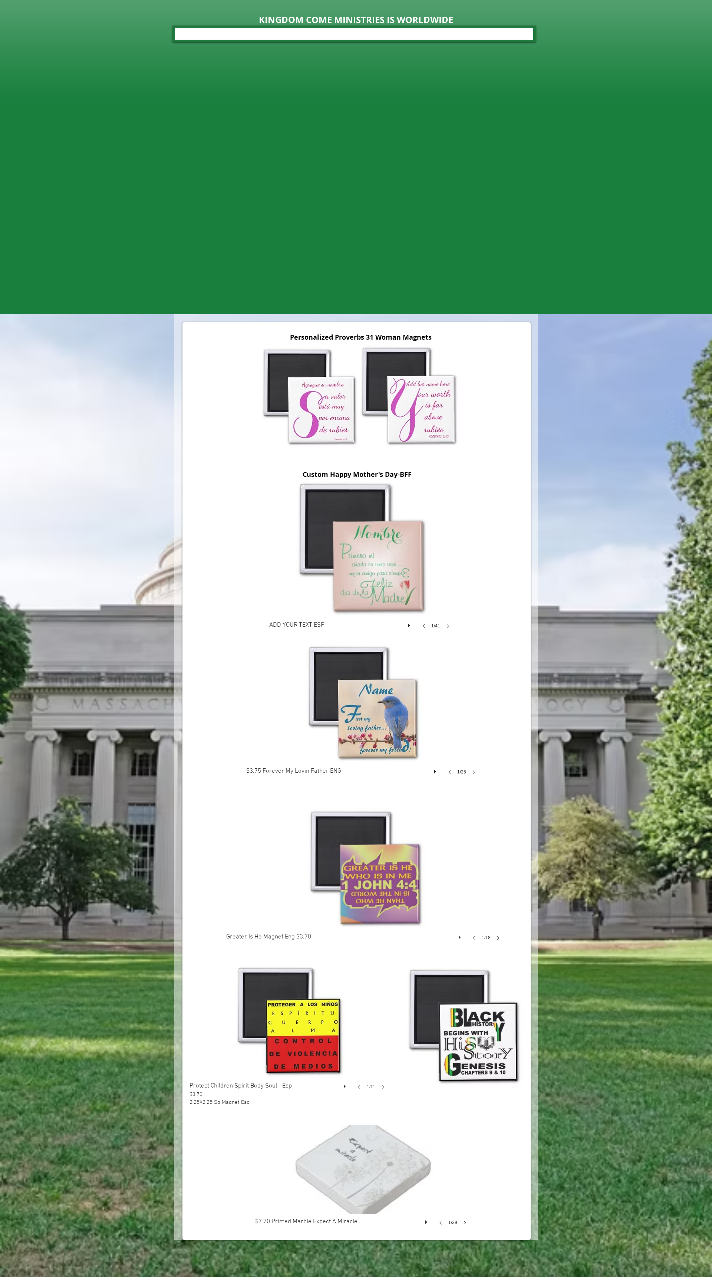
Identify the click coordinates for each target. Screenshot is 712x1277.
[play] (410, 623)
